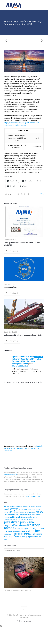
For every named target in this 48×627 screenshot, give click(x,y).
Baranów (31, 506)
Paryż (18, 520)
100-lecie (6, 506)
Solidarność (20, 528)
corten (6, 509)
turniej (10, 537)
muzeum (28, 515)
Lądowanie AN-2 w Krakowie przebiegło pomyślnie (23, 335)
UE (13, 536)
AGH (11, 506)
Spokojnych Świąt (10, 287)
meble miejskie (13, 515)
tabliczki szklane (35, 534)
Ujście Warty (21, 536)
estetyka (13, 509)
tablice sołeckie (8, 534)
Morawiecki (22, 515)
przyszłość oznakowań (15, 525)
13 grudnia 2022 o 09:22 (20, 366)
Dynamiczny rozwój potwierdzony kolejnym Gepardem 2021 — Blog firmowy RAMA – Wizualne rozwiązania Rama (27, 360)
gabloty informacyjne (29, 509)
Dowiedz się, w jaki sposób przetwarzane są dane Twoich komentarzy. (23, 448)
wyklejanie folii (34, 536)
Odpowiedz (38, 357)
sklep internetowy (10, 475)
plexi (31, 520)
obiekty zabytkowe (18, 517)
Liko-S (6, 515)
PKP (28, 520)
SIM (14, 528)
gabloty (21, 509)
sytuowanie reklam (21, 531)
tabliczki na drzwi (21, 534)
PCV (22, 520)
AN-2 (14, 506)
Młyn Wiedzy (36, 515)
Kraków (39, 512)
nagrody (7, 517)
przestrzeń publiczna (19, 522)
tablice (34, 531)
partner (14, 520)
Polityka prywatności (32, 496)
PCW (25, 520)
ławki (5, 539)
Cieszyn (37, 506)
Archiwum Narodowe (22, 506)
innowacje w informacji (25, 512)
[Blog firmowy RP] (24, 5)
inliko (13, 511)
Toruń (5, 537)
